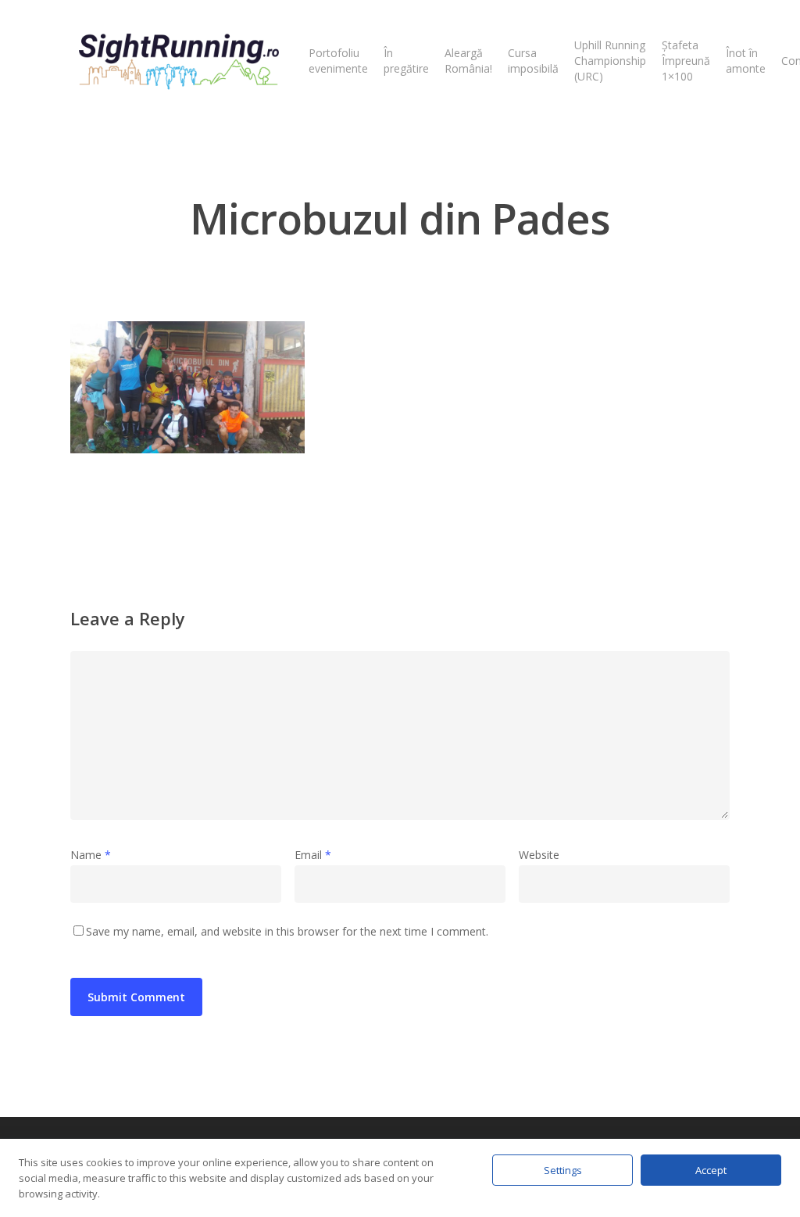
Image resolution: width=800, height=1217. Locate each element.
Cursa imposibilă (533, 60)
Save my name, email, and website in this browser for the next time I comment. (287, 931)
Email (313, 854)
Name (90, 854)
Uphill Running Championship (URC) (610, 61)
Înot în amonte (746, 60)
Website (539, 854)
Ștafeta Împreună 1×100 (686, 61)
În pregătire (406, 60)
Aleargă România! (468, 60)
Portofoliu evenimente (338, 60)
